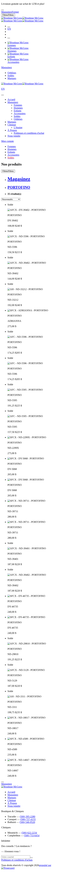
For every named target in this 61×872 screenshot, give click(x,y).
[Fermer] (2, 95)
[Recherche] (9, 26)
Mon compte (7, 141)
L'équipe (18, 127)
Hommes (18, 108)
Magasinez (6, 67)
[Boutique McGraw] (22, 19)
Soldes (11, 75)
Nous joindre (14, 136)
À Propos (12, 130)
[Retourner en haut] (2, 781)
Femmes (18, 105)
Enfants (17, 110)
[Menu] (9, 38)
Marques (12, 78)
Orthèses (12, 72)
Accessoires (19, 113)
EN (9, 29)
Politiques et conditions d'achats (17, 860)
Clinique (12, 124)
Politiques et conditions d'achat (29, 133)
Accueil (11, 99)
